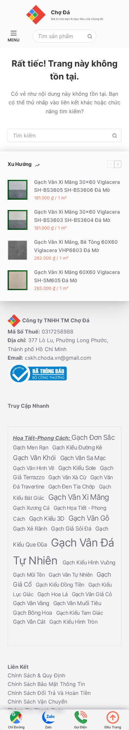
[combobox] (58, 36)
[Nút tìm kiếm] (89, 36)
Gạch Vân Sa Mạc (83, 458)
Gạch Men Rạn (31, 447)
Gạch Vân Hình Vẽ (34, 468)
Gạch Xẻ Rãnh (30, 528)
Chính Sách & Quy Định (36, 675)
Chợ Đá (60, 12)
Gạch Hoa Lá (53, 594)
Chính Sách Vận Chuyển (37, 702)
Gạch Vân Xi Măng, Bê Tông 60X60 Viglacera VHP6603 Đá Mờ (76, 246)
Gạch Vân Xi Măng (78, 497)
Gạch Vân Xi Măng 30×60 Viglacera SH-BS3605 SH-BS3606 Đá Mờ (77, 186)
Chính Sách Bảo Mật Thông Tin (46, 684)
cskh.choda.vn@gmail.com (58, 358)
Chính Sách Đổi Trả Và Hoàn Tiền (49, 693)
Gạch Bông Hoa (33, 612)
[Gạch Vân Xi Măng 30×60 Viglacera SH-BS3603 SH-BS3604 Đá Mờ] (17, 220)
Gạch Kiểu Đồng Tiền (61, 585)
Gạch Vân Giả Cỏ (92, 594)
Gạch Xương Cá (32, 508)
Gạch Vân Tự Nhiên (71, 574)
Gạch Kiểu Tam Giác (79, 613)
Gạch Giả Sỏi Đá (72, 528)
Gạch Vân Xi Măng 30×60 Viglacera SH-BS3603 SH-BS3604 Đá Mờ (77, 216)
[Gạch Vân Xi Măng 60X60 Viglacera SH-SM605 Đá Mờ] (17, 280)
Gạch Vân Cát (30, 622)
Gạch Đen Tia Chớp (72, 486)
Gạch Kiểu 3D (47, 518)
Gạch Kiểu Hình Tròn (73, 622)
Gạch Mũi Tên (29, 574)
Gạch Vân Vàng (31, 603)
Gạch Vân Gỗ (88, 518)
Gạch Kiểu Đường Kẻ (77, 447)
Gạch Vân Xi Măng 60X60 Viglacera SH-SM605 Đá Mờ (77, 276)
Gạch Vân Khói (35, 458)
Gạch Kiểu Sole (78, 467)
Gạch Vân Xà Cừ (68, 477)
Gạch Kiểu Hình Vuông (89, 562)
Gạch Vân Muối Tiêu (77, 603)
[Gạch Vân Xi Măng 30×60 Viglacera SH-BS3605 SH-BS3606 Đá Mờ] (17, 190)
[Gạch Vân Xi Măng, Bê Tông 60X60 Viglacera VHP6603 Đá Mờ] (17, 250)
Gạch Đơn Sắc (93, 438)
